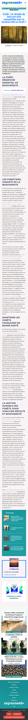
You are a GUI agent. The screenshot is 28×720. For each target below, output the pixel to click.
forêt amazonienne (19, 302)
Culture (14, 697)
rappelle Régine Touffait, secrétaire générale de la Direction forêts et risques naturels (12, 204)
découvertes (9, 236)
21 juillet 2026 (17, 663)
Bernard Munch (7, 390)
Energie (14, 690)
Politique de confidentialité (14, 717)
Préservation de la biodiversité (18, 9)
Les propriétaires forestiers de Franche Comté (12, 333)
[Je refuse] (26, 714)
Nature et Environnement (9, 8)
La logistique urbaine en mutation (17, 528)
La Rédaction (8, 45)
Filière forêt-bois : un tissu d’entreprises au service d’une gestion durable (16, 538)
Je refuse (17, 714)
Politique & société (14, 687)
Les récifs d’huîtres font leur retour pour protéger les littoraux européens (17, 548)
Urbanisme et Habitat (14, 695)
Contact (14, 706)
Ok (9, 714)
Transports (14, 684)
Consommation (14, 692)
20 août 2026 (17, 619)
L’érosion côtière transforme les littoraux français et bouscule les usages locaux (17, 518)
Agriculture (14, 700)
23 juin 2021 (16, 45)
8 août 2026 (17, 639)
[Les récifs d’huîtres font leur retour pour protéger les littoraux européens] (6, 548)
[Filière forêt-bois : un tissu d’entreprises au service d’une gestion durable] (6, 538)
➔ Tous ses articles (10, 575)
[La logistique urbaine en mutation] (6, 528)
